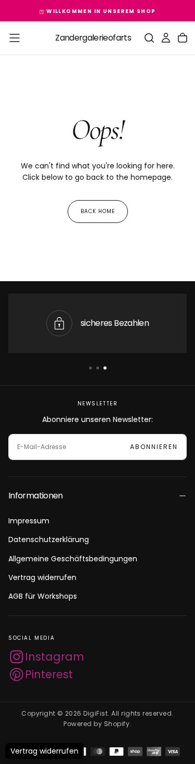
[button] (14, 38)
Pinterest (49, 674)
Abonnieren (154, 446)
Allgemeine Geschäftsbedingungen (72, 559)
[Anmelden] (166, 38)
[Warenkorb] (182, 38)
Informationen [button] (35, 496)
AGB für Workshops (42, 596)
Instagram (54, 656)
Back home (98, 211)
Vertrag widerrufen (42, 577)
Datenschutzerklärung (48, 539)
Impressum (28, 521)
